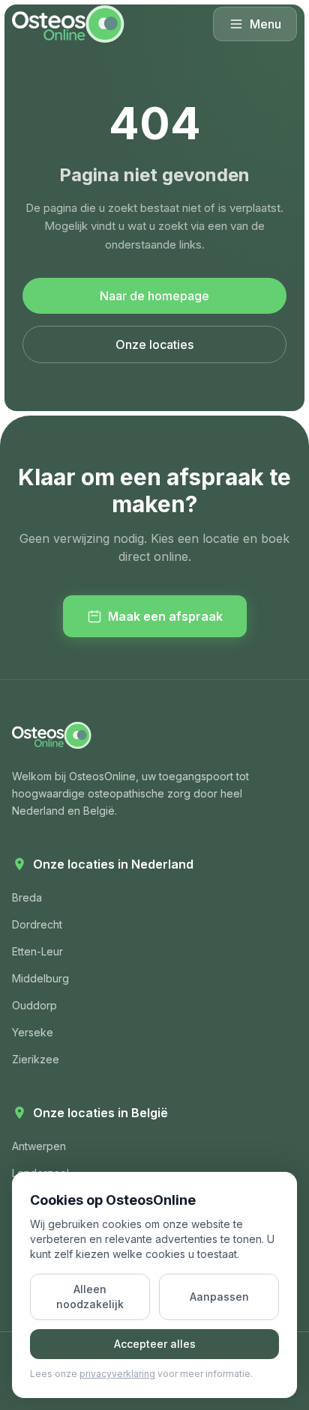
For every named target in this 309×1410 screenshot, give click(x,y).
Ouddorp (34, 1005)
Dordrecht (37, 924)
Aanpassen (219, 1296)
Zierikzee (35, 1059)
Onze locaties (155, 344)
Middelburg (40, 978)
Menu (265, 23)
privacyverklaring (117, 1373)
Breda (27, 897)
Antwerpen (39, 1146)
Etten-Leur (37, 951)
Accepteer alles (155, 1343)
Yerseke (32, 1032)
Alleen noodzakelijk (90, 1296)
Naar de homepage (154, 295)
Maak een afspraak (165, 616)
